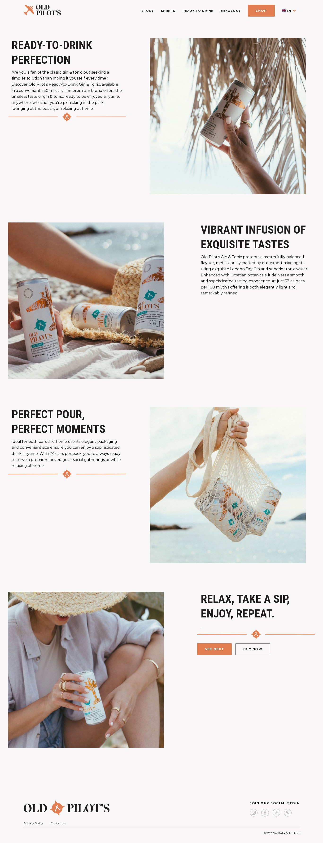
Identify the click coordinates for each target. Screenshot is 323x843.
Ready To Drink (198, 11)
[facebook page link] (265, 813)
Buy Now (252, 649)
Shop (261, 11)
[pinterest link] (288, 813)
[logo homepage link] (42, 14)
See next (214, 649)
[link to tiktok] (276, 813)
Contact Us (58, 823)
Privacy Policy (33, 823)
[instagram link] (254, 813)
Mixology (231, 11)
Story (147, 11)
